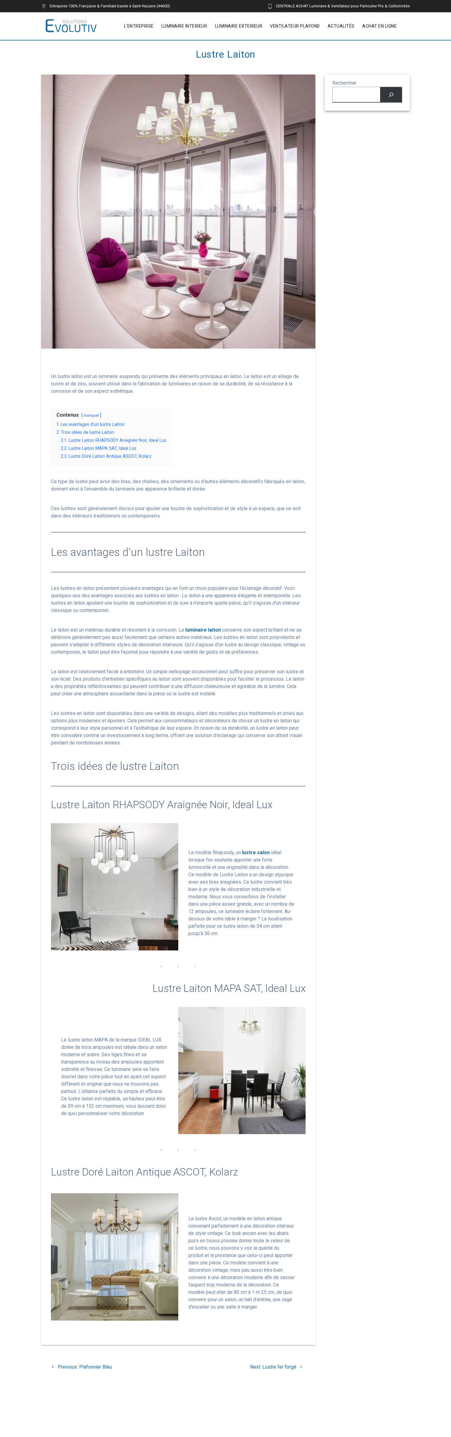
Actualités (341, 26)
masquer (91, 415)
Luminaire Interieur (184, 26)
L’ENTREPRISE (139, 26)
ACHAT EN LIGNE (379, 26)
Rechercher (344, 83)
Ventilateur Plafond (295, 26)
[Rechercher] (391, 94)
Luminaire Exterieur (239, 26)
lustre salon (256, 852)
